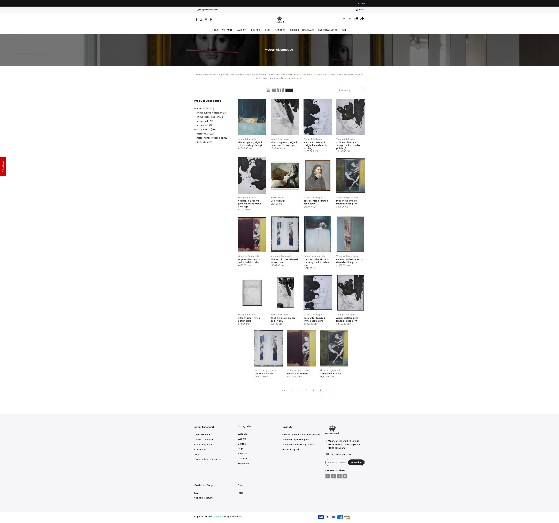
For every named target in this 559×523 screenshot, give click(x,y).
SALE (344, 30)
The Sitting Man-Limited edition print (283, 319)
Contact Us (200, 449)
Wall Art (242, 438)
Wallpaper (243, 434)
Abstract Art (205, 108)
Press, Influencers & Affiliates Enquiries (301, 434)
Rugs (240, 448)
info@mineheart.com (208, 9)
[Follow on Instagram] (206, 19)
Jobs (196, 454)
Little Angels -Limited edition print (249, 319)
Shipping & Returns (203, 497)
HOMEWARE (308, 30)
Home (216, 30)
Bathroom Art (206, 129)
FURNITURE (280, 30)
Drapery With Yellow (330, 373)
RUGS (267, 30)
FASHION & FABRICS (327, 30)
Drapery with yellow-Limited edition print (347, 202)
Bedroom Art (206, 133)
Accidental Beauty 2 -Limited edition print (347, 319)
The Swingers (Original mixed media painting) (250, 144)
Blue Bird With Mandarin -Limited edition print (349, 261)
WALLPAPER (227, 30)
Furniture (242, 453)
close (198, 3)
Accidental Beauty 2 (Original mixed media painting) (348, 145)
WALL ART (242, 30)
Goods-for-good (290, 449)
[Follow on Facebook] (196, 19)
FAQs (196, 492)
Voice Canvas (278, 200)
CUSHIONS (294, 30)
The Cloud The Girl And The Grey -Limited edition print (317, 262)
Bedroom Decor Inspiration (213, 137)
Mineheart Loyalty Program (295, 439)
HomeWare (244, 463)
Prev (284, 390)
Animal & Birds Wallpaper (212, 112)
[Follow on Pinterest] (210, 19)
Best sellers (205, 142)
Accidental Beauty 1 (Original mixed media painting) (249, 203)
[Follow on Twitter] (201, 19)
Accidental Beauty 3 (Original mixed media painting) (315, 145)
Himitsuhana (277, 197)
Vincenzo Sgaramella (347, 197)
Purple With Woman (297, 373)
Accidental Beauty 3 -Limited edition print (315, 319)
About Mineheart (202, 434)
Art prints (204, 125)
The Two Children (263, 373)
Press (240, 492)
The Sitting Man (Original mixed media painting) (284, 144)
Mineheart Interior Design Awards (298, 444)
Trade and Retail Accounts (207, 459)
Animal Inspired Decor (210, 116)
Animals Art (205, 121)
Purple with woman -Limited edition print (249, 261)
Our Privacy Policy (203, 444)
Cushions (242, 458)
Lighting (242, 443)
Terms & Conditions (204, 439)
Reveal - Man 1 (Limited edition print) (316, 202)
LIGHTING (255, 30)
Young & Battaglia (247, 139)
